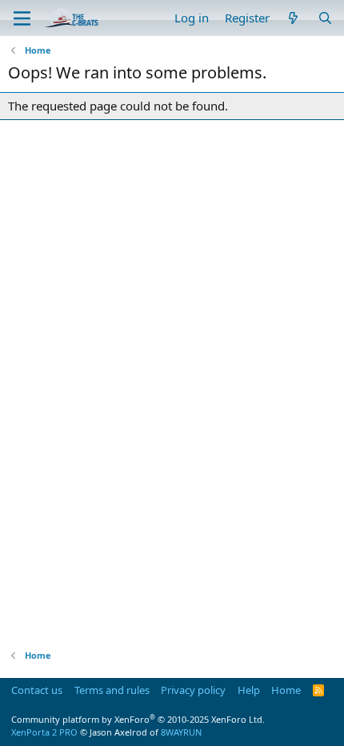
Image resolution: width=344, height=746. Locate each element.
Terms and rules (112, 690)
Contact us (36, 690)
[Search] (325, 18)
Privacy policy (193, 690)
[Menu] (22, 18)
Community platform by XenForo (138, 719)
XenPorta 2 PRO (44, 732)
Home (286, 690)
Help (249, 690)
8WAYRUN (181, 732)
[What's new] (293, 18)
